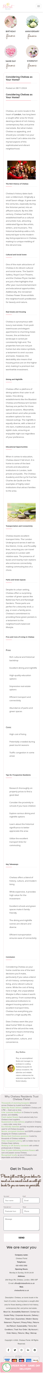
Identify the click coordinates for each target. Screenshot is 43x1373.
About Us (6, 1311)
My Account (33, 1329)
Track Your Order (20, 1329)
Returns (21, 1333)
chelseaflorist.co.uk (21, 1290)
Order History (12, 1333)
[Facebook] (8, 1350)
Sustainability (22, 1326)
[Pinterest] (34, 1350)
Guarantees (20, 1319)
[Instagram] (21, 1350)
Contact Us (34, 1311)
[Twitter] (15, 1350)
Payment (16, 1322)
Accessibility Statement (20, 1311)
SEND (21, 1237)
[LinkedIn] (28, 1350)
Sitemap (33, 1333)
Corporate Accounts (23, 1315)
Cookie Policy (9, 1315)
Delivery (35, 1315)
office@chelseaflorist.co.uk (24, 1283)
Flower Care (9, 1319)
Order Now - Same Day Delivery (25, 1367)
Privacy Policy (26, 1322)
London (17, 114)
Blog (27, 1333)
